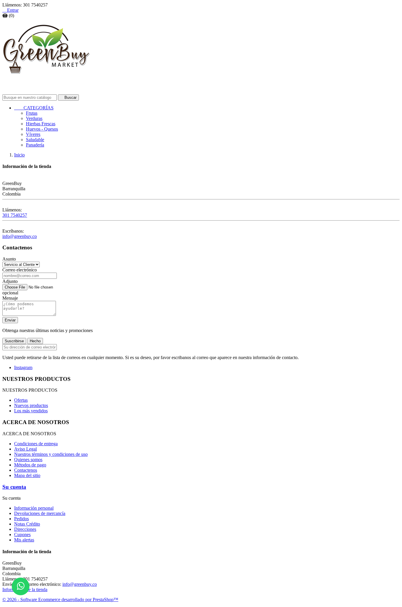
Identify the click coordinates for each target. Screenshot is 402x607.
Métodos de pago (30, 464)
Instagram (23, 367)
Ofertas (21, 400)
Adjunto (10, 281)
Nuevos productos (31, 405)
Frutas (31, 113)
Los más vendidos (31, 410)
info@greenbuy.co (19, 236)
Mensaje (10, 298)
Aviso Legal (25, 448)
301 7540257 (14, 215)
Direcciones (25, 529)
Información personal (34, 508)
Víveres (33, 134)
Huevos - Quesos (42, 128)
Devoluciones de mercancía (39, 513)
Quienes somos (28, 459)
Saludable (35, 139)
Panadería (35, 144)
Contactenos (25, 470)
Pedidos (21, 518)
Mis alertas (24, 539)
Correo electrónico (19, 269)
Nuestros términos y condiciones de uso (51, 454)
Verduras (34, 118)
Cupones (22, 534)
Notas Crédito (27, 523)
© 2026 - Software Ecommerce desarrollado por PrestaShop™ (60, 599)
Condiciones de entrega (36, 443)
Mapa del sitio (27, 475)
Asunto (9, 258)
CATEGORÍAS (34, 107)
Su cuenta (14, 487)
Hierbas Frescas (40, 123)
